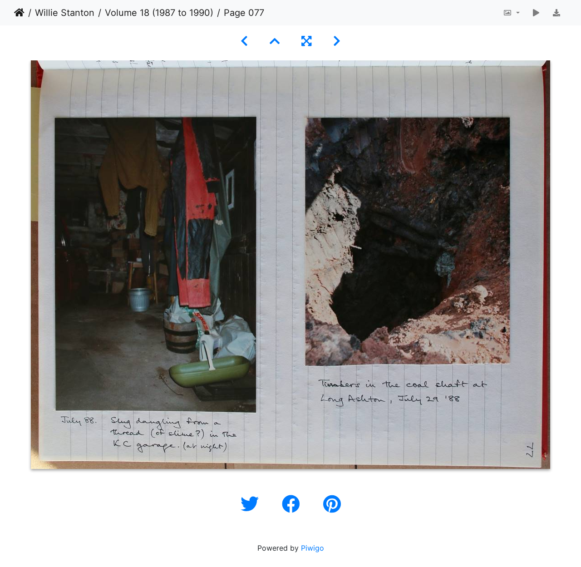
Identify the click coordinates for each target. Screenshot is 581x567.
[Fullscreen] (306, 41)
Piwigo (312, 547)
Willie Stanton (64, 12)
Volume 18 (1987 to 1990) (159, 12)
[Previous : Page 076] (244, 41)
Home (19, 13)
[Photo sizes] (511, 13)
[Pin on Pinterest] (332, 504)
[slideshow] (536, 13)
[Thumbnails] (274, 41)
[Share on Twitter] (252, 504)
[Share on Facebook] (293, 504)
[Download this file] (556, 13)
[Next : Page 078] (336, 41)
